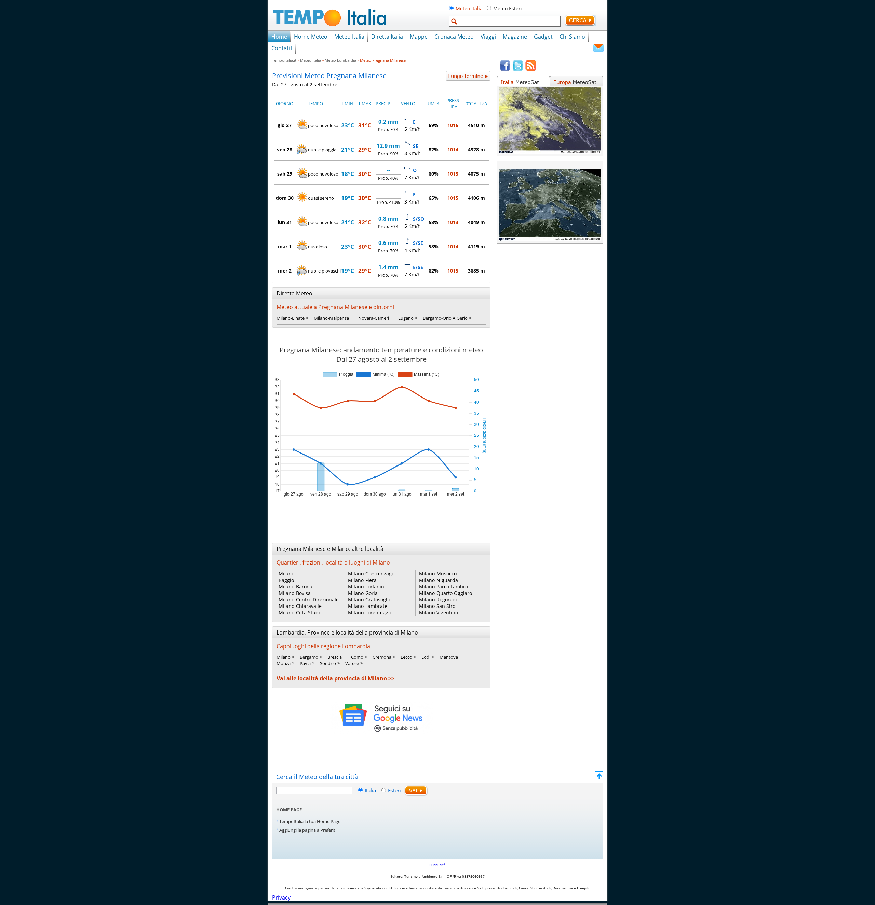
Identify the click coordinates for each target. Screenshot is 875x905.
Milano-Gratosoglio (369, 599)
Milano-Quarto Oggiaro (445, 593)
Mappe (419, 36)
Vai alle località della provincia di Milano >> (335, 678)
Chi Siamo (572, 36)
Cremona (382, 657)
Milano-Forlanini (367, 586)
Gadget (543, 36)
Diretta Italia (387, 36)
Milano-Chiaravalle (300, 606)
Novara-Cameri (373, 318)
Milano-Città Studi (299, 612)
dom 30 (285, 198)
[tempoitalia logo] (329, 28)
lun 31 (285, 222)
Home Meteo (310, 36)
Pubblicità (437, 864)
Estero (395, 790)
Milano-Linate (291, 318)
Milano (286, 573)
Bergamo (309, 657)
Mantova (449, 657)
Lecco (406, 657)
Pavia (305, 663)
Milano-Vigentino (438, 612)
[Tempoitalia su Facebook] (505, 69)
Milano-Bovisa (295, 593)
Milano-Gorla (363, 593)
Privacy (281, 897)
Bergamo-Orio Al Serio (445, 318)
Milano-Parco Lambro (443, 586)
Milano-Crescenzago (371, 573)
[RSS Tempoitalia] (531, 69)
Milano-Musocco (438, 573)
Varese (352, 663)
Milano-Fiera (362, 580)
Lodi (425, 657)
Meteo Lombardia (340, 60)
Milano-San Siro (437, 606)
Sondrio (328, 663)
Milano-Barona (295, 586)
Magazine (515, 36)
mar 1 (285, 246)
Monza (284, 663)
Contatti (281, 48)
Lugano (406, 318)
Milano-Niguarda (438, 580)
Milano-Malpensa (331, 318)
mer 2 (285, 270)
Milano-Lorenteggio (370, 612)
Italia (371, 790)
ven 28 (284, 149)
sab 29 (284, 173)
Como (357, 657)
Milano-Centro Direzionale (309, 599)
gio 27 (285, 125)
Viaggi (488, 36)
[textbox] (505, 21)
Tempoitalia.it (284, 60)
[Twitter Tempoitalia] (518, 69)
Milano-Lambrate (367, 606)
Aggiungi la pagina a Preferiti (307, 830)
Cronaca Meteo (454, 36)
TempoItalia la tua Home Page (309, 821)
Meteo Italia (469, 8)
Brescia (334, 657)
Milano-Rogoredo (438, 599)
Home (279, 36)
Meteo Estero (508, 8)
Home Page (289, 810)
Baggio (286, 580)
